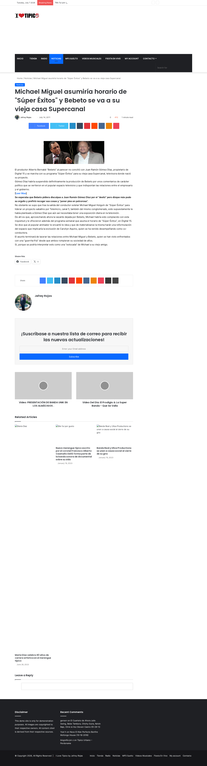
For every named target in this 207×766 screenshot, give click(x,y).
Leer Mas (21, 193)
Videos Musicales (91, 58)
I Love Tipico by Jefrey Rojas (69, 755)
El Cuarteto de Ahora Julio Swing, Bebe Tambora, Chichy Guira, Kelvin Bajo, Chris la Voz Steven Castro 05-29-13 (80, 723)
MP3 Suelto (71, 58)
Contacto (149, 58)
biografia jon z (67, 740)
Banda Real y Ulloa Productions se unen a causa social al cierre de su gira (114, 450)
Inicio (20, 58)
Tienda (33, 58)
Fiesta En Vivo (113, 58)
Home (19, 78)
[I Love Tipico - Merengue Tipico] (27, 15)
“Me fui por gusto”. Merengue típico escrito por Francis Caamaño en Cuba (90, 2)
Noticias (56, 58)
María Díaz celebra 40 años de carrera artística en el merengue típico (33, 657)
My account (132, 58)
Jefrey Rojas (25, 117)
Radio (44, 58)
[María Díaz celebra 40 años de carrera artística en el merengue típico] (33, 538)
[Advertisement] (133, 29)
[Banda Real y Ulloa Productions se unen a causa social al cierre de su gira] (115, 435)
